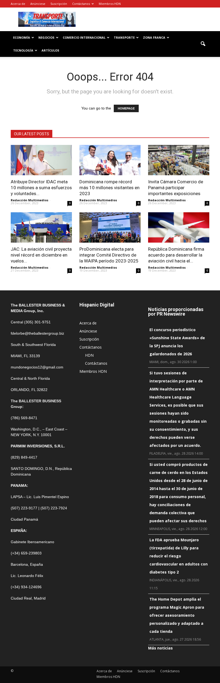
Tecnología (23, 50)
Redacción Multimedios (29, 200)
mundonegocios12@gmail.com (37, 367)
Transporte (124, 37)
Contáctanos (81, 4)
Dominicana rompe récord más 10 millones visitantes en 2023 (109, 187)
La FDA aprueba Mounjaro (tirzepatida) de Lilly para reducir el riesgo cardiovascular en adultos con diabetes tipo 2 (178, 556)
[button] (202, 44)
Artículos (50, 50)
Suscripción (58, 4)
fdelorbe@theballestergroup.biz (37, 333)
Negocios (46, 37)
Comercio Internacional (84, 37)
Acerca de (18, 4)
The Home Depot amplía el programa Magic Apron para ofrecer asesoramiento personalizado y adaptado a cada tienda (176, 615)
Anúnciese (37, 4)
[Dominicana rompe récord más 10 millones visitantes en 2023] (110, 160)
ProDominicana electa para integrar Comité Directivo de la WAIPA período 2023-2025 (108, 255)
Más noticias (160, 648)
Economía (21, 37)
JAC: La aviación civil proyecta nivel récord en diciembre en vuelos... (41, 255)
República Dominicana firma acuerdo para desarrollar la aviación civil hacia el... (176, 255)
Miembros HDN (110, 4)
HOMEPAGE (126, 108)
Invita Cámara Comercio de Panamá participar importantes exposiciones (175, 187)
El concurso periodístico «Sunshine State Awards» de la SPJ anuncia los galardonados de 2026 (177, 341)
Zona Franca (154, 37)
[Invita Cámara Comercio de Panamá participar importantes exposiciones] (178, 160)
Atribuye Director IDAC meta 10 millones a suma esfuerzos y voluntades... (41, 187)
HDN (89, 355)
